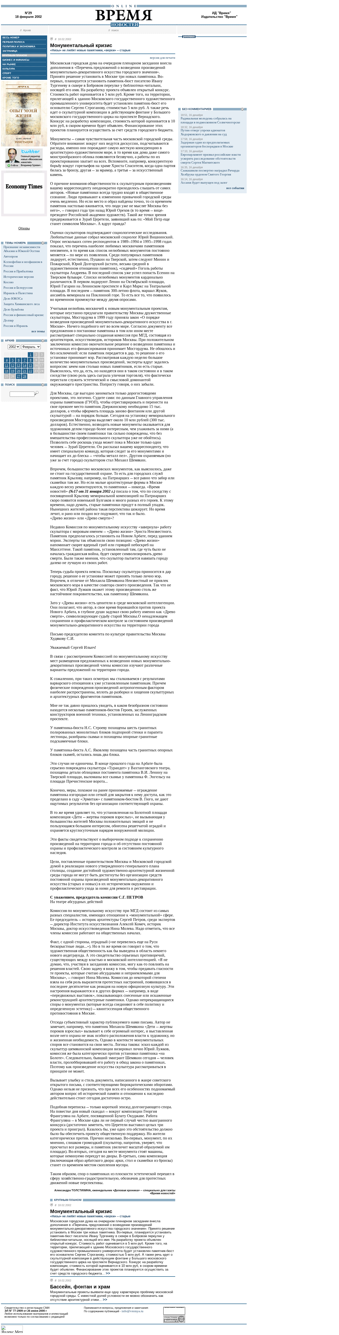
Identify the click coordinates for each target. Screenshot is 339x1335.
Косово (8, 282)
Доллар (8, 320)
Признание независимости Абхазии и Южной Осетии (21, 249)
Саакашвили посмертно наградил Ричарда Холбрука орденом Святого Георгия (210, 172)
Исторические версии (18, 277)
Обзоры (24, 228)
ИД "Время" (221, 13)
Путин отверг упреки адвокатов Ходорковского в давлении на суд (204, 132)
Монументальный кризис (81, 1211)
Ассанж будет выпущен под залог (204, 182)
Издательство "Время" (219, 17)
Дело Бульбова (13, 309)
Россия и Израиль (15, 326)
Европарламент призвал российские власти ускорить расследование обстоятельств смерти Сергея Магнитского (211, 158)
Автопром (10, 256)
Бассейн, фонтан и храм (80, 1286)
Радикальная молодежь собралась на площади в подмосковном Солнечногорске (210, 120)
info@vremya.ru (132, 1311)
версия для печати (162, 57)
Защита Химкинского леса (21, 304)
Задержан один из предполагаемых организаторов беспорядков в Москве (207, 144)
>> (107, 1273)
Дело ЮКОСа (13, 298)
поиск (115, 30)
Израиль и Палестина (18, 293)
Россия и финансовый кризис (23, 315)
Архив (27, 30)
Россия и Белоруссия (18, 287)
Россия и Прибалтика (18, 271)
